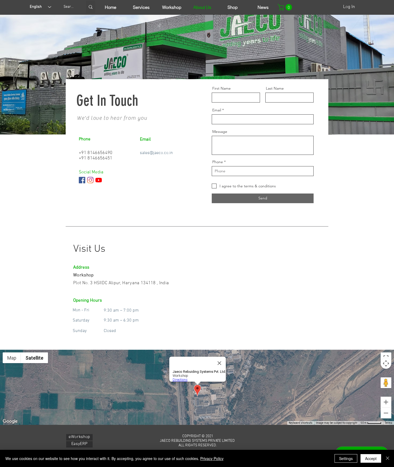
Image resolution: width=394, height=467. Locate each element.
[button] (285, 7)
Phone (217, 162)
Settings (346, 458)
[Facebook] (82, 180)
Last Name (275, 88)
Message (219, 131)
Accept (371, 458)
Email (216, 110)
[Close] (387, 458)
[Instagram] (90, 180)
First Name (221, 88)
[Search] (90, 7)
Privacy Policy (212, 458)
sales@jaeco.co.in (156, 153)
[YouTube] (98, 180)
